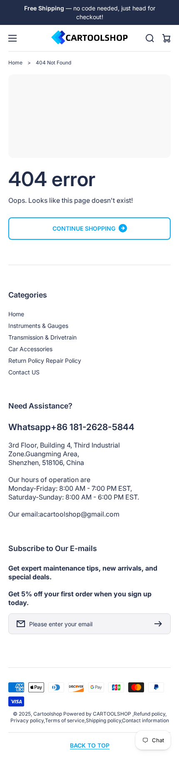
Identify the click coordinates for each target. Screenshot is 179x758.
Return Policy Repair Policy (44, 360)
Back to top (89, 745)
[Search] (150, 38)
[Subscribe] (160, 623)
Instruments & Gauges (38, 325)
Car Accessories (30, 348)
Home (15, 62)
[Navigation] (12, 38)
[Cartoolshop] (89, 38)
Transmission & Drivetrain (42, 337)
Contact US (24, 372)
